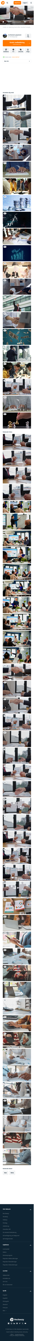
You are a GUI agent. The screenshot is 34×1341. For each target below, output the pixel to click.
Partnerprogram (7, 1267)
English (5, 1307)
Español (5, 1310)
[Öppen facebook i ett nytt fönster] (8, 1335)
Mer (4, 1322)
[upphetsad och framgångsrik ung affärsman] (17, 303)
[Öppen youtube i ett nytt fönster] (24, 1335)
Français (5, 1319)
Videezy (5, 1231)
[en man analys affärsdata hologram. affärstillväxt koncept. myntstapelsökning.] (17, 403)
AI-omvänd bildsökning (9, 1244)
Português (6, 1313)
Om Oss (5, 1293)
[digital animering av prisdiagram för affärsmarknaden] (17, 219)
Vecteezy (5, 1228)
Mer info (6, 60)
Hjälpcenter (6, 1287)
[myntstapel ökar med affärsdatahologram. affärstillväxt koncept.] (17, 202)
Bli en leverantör (7, 1296)
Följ (28, 36)
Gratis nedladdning (17, 43)
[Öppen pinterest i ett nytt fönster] (16, 1335)
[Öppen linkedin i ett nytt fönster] (13, 1335)
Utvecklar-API (7, 1241)
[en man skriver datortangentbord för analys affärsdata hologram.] (17, 169)
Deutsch (5, 1316)
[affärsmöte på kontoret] (17, 152)
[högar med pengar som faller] (17, 336)
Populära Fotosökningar (10, 1273)
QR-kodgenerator (8, 1250)
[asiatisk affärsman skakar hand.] (17, 119)
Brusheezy (6, 1225)
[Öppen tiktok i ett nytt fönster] (19, 1335)
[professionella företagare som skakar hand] (17, 102)
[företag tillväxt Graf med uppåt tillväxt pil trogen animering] (17, 253)
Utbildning (6, 1238)
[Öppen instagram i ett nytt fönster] (11, 1335)
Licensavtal (6, 1261)
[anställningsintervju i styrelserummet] (17, 286)
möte (12, 1184)
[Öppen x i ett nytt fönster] (22, 1335)
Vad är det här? (15, 57)
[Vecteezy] (3, 3)
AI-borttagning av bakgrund (11, 1247)
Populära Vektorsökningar (10, 1270)
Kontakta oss (6, 1290)
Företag (5, 1235)
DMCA (4, 1264)
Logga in (25, 3)
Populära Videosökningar (10, 1277)
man (5, 1184)
